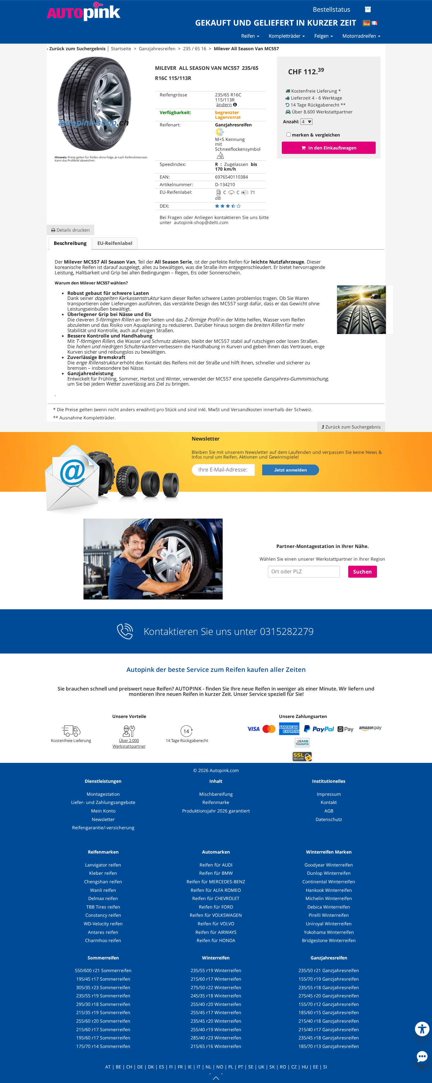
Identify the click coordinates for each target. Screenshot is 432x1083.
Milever (73, 262)
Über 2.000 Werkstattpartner (129, 743)
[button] (422, 1027)
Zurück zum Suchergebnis (77, 49)
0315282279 (285, 631)
